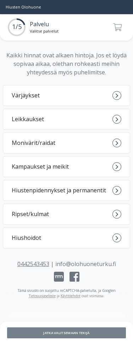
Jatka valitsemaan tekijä (66, 333)
